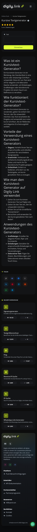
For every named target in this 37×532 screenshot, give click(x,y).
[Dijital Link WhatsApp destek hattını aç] (6, 290)
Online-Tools (5, 16)
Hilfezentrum (11, 503)
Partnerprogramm (13, 493)
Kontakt (9, 512)
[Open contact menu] (32, 524)
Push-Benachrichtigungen (16, 474)
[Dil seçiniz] (5, 443)
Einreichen (18, 47)
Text (7, 34)
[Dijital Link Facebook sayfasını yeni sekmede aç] (18, 278)
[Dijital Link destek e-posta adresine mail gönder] (12, 278)
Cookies (9, 515)
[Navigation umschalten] (31, 6)
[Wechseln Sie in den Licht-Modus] (10, 443)
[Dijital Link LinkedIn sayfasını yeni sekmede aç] (18, 284)
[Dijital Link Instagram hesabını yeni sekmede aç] (5, 464)
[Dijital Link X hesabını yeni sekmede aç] (6, 284)
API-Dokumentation (13, 483)
